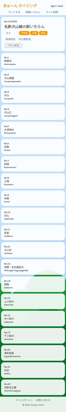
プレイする (14, 12)
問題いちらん (33, 12)
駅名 (43, 33)
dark (60, 5)
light (53, 5)
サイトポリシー (24, 400)
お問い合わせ (43, 400)
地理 (34, 33)
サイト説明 (52, 12)
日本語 (24, 33)
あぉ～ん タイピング (20, 6)
